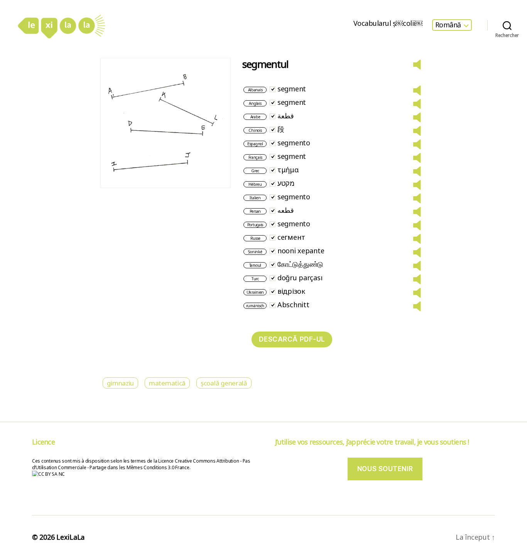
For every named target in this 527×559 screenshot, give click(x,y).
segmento (293, 142)
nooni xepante (300, 250)
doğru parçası (300, 277)
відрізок (291, 291)
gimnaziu (120, 383)
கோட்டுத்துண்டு (300, 264)
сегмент (291, 237)
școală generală (224, 383)
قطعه (285, 210)
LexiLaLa (70, 537)
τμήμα (288, 169)
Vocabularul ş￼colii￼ (387, 23)
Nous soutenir (385, 469)
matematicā (167, 383)
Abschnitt (293, 304)
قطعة (285, 115)
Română (448, 25)
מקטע (285, 183)
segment (291, 88)
